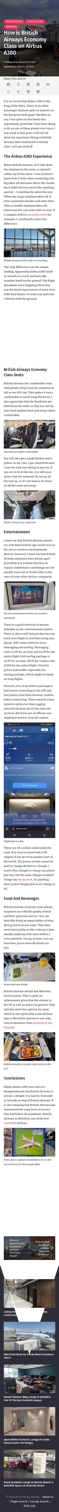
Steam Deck (25, 879)
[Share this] (9, 84)
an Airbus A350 (37, 214)
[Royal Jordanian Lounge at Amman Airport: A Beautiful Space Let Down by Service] (29, 1464)
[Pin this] (38, 84)
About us (48, 1496)
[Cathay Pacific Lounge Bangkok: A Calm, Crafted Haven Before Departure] (29, 1293)
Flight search (18, 1501)
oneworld (10, 1123)
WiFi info (29, 1505)
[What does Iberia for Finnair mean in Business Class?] (29, 1336)
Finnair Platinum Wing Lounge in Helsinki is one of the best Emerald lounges (27, 1398)
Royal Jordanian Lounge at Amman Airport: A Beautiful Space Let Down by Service (28, 1484)
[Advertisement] (29, 334)
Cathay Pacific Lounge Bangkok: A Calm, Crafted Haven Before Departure (26, 1313)
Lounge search (39, 1501)
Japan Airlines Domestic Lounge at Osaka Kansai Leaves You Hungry (26, 1441)
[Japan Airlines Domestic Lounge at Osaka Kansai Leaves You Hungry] (29, 1421)
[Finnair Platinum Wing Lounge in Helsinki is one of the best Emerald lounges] (29, 1378)
